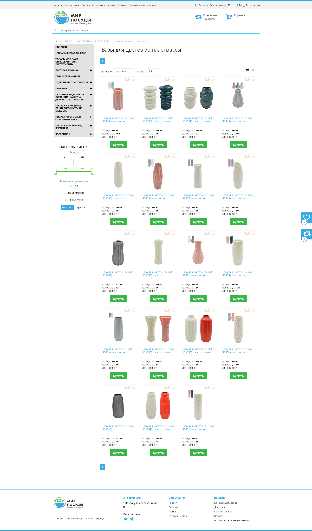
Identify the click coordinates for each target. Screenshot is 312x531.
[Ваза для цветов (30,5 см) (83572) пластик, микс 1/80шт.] (198, 421)
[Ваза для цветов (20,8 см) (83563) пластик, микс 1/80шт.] (238, 190)
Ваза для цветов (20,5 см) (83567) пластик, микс (198, 196)
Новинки (61, 47)
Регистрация (253, 5)
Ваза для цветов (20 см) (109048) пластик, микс (197, 119)
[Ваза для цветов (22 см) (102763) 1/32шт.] (118, 267)
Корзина (239, 15)
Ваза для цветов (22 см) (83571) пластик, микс (197, 273)
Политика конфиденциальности (231, 520)
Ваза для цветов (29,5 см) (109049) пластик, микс (158, 427)
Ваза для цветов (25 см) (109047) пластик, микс (197, 350)
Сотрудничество (178, 515)
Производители (137, 5)
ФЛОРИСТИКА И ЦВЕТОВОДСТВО (93, 41)
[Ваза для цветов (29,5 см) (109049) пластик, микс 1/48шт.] (158, 421)
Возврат (219, 515)
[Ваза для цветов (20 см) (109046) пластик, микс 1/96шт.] (158, 113)
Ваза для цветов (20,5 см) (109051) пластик (118, 196)
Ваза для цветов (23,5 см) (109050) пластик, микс (158, 350)
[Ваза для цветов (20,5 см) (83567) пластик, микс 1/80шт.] (198, 190)
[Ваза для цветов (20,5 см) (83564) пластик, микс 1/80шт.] (158, 190)
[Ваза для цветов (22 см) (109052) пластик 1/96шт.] (158, 267)
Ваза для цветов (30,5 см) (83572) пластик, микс (198, 427)
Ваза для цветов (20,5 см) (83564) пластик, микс (158, 196)
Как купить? (87, 5)
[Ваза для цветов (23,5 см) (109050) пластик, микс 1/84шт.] (158, 344)
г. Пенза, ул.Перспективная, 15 (213, 5)
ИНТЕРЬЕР (67, 41)
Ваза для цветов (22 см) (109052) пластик (157, 273)
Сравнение (210, 17)
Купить (118, 145)
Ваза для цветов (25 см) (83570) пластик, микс (237, 350)
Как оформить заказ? (226, 502)
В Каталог (57, 5)
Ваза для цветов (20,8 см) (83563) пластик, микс (238, 196)
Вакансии (122, 5)
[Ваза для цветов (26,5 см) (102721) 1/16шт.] (118, 421)
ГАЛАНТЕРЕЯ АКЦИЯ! (67, 76)
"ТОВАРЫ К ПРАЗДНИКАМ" (70, 53)
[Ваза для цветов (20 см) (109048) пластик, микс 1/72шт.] (198, 113)
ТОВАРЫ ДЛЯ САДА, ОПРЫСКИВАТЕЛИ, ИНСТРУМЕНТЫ (67, 62)
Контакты (152, 5)
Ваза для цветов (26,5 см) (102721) (118, 427)
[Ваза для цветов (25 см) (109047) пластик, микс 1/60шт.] (198, 344)
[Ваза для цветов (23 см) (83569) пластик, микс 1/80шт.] (118, 344)
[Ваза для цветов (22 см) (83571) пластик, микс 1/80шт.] (198, 267)
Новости (68, 5)
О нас (77, 5)
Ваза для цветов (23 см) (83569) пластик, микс (117, 350)
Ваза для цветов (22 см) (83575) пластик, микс (237, 273)
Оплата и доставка (105, 5)
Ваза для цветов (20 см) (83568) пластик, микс (237, 119)
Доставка (219, 507)
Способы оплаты (223, 511)
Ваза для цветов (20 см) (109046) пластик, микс (157, 119)
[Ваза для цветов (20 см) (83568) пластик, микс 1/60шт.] (238, 113)
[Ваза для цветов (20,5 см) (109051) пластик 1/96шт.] (118, 190)
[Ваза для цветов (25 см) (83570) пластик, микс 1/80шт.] (238, 344)
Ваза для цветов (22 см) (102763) (117, 273)
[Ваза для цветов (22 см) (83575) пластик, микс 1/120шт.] (238, 267)
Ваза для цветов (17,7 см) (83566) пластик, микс (118, 119)
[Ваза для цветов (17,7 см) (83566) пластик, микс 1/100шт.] (118, 113)
